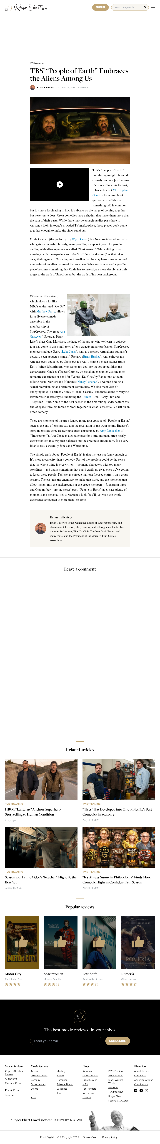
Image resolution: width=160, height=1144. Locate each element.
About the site (142, 1071)
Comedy (35, 1080)
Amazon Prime (39, 1075)
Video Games (115, 1075)
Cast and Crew (13, 1083)
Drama (34, 1088)
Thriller (60, 1093)
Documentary (38, 1084)
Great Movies (89, 1080)
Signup (100, 7)
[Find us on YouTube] (141, 1090)
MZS (85, 1084)
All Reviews (11, 1078)
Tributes (86, 1097)
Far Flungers (89, 1088)
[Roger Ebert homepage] (26, 7)
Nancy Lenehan (87, 381)
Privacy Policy (109, 1137)
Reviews (87, 1071)
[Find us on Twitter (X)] (146, 1090)
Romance (62, 1080)
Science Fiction (65, 1084)
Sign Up (9, 1095)
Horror (34, 1093)
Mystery (61, 1071)
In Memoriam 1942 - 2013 (68, 1119)
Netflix (60, 1075)
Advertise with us (143, 1080)
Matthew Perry (45, 311)
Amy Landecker (110, 430)
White (87, 397)
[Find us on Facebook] (135, 1090)
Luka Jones (69, 351)
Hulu (33, 1097)
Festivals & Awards (118, 1100)
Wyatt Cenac (80, 239)
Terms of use (90, 1137)
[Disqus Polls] (80, 616)
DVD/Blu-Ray (115, 1071)
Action (34, 1071)
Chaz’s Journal (90, 1075)
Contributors (141, 1084)
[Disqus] (80, 694)
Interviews (88, 1093)
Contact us (140, 1075)
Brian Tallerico (45, 87)
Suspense (62, 1088)
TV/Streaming (37, 63)
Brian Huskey (91, 356)
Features (113, 1087)
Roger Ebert (115, 1096)
